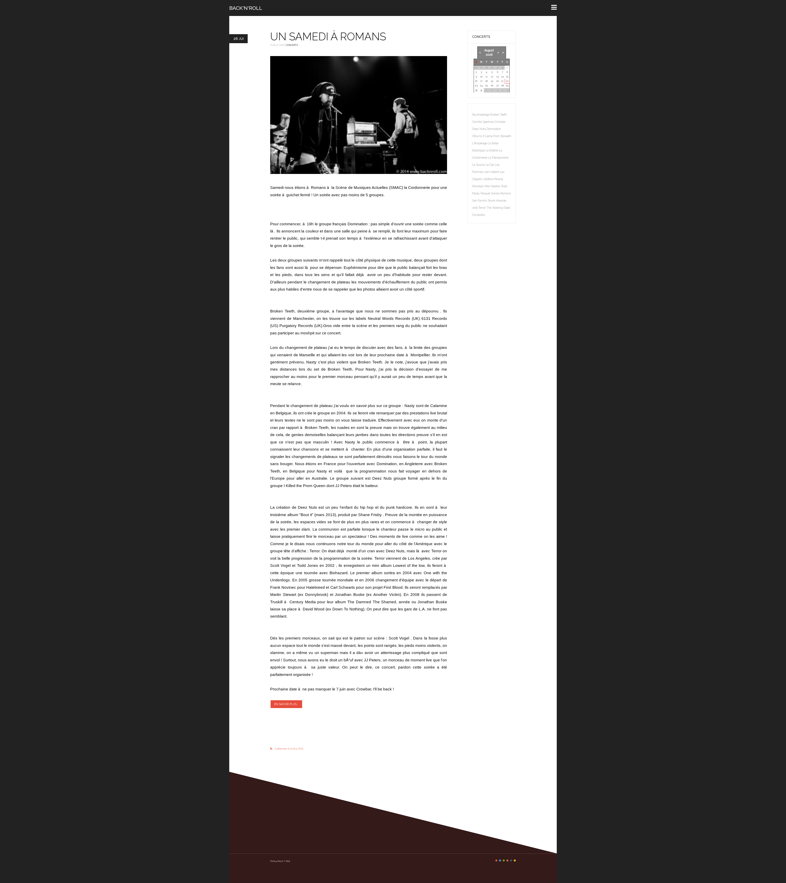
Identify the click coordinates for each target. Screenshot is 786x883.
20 (497, 81)
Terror (482, 207)
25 (486, 85)
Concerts (292, 45)
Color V (511, 860)
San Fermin (480, 200)
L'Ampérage (480, 143)
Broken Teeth (498, 114)
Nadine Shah (499, 186)
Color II (500, 860)
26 (492, 85)
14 (502, 76)
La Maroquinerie (498, 157)
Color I (496, 860)
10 (481, 76)
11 (487, 76)
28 (502, 85)
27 (497, 85)
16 (476, 81)
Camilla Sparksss (483, 121)
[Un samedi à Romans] (358, 115)
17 (481, 81)
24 (481, 85)
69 (474, 114)
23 (476, 85)
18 (486, 81)
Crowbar (500, 121)
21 (502, 81)
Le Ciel (490, 164)
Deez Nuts (479, 129)
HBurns (477, 136)
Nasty (476, 193)
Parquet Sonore (490, 193)
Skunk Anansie (497, 200)
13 (497, 76)
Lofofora (488, 179)
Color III (504, 860)
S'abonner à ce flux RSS (289, 748)
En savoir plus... (286, 704)
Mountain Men (481, 186)
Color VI (515, 860)
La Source (479, 164)
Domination (494, 129)
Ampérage (483, 114)
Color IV (507, 860)
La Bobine (492, 150)
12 (492, 76)
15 (507, 76)
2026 (489, 54)
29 (507, 85)
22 (507, 81)
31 (481, 90)
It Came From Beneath (497, 136)
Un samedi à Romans (328, 36)
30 (476, 90)
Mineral (498, 179)
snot (475, 207)
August (489, 50)
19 (492, 81)
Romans (505, 193)
